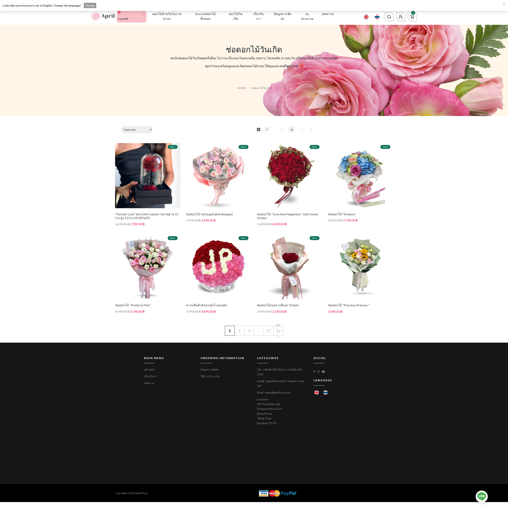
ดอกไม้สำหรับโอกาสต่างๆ (166, 16)
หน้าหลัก (149, 369)
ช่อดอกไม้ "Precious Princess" (348, 305)
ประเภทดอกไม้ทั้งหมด (205, 16)
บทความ (328, 14)
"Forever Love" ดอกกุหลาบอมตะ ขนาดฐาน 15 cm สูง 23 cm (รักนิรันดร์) (146, 216)
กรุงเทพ (123, 18)
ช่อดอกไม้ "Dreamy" (342, 214)
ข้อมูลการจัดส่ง (282, 16)
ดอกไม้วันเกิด (235, 16)
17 (268, 331)
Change (90, 5)
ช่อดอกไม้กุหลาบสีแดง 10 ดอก (278, 305)
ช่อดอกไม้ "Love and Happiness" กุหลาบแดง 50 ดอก (287, 216)
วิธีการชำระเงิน (210, 376)
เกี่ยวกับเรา (258, 16)
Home (241, 88)
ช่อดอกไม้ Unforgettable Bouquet (209, 214)
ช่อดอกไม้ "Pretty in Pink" (133, 305)
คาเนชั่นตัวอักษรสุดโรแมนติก (206, 305)
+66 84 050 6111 (273, 369)
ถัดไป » (278, 330)
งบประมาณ (307, 16)
